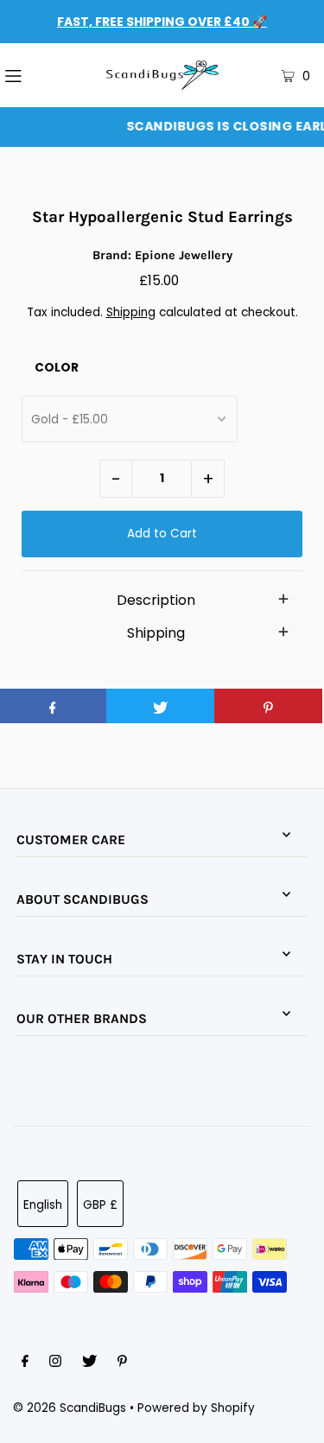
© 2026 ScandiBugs (69, 1408)
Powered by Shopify (196, 1408)
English (42, 1205)
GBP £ (100, 1205)
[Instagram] (55, 1363)
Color (57, 367)
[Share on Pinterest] (268, 706)
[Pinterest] (122, 1363)
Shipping (131, 312)
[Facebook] (25, 1363)
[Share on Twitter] (160, 706)
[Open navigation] (35, 75)
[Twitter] (89, 1363)
